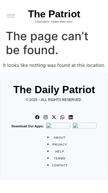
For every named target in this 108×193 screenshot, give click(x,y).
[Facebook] (37, 117)
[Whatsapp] (62, 117)
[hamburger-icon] (10, 16)
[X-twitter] (54, 117)
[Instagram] (45, 117)
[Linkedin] (71, 117)
